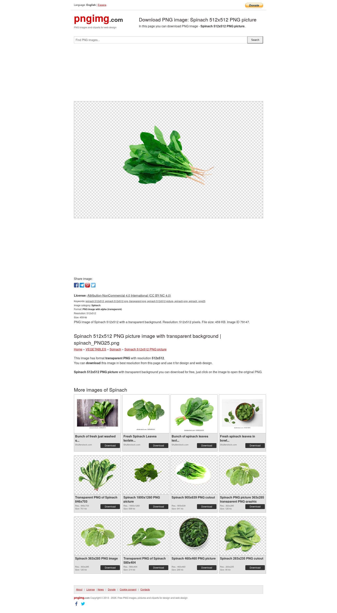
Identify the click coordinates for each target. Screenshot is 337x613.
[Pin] (87, 285)
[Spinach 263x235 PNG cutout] (242, 536)
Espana (102, 5)
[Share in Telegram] (82, 285)
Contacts (145, 589)
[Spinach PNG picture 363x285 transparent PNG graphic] (242, 475)
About (79, 589)
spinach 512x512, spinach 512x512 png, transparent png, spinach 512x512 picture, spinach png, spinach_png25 (145, 301)
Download (110, 445)
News (101, 589)
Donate (112, 589)
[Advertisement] (168, 74)
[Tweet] (93, 285)
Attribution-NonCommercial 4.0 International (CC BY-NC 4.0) (129, 295)
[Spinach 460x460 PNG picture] (194, 535)
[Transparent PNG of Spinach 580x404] (145, 536)
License (90, 589)
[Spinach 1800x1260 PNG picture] (145, 475)
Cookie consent (128, 589)
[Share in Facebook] (76, 285)
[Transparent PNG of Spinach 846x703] (97, 475)
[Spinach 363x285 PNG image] (97, 536)
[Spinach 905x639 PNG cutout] (194, 475)
